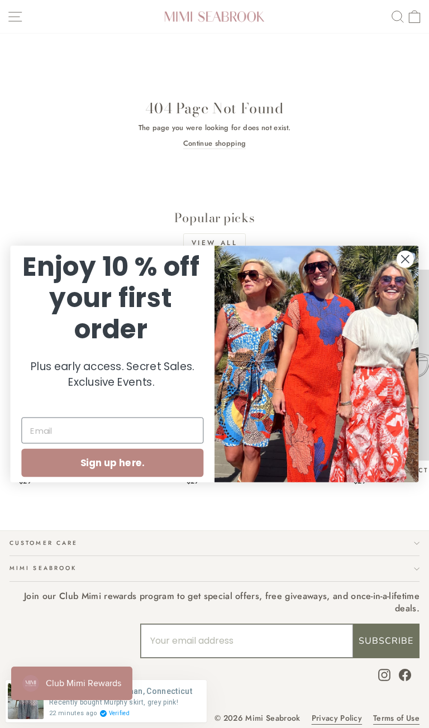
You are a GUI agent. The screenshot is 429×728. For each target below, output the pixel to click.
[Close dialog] (405, 259)
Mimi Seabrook (43, 568)
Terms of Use (396, 718)
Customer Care (43, 543)
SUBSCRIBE (386, 641)
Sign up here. (112, 462)
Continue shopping (214, 143)
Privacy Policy (337, 718)
